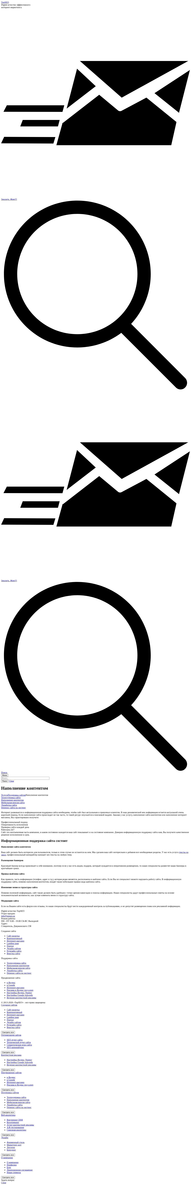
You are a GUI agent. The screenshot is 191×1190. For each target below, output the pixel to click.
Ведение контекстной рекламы (21, 998)
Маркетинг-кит (14, 1145)
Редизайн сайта (14, 951)
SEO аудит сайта (15, 1040)
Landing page (13, 943)
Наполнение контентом (12, 800)
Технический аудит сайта (19, 1042)
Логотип (11, 1147)
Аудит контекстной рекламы (20, 1125)
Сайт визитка (13, 936)
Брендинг (11, 1150)
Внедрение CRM (15, 1120)
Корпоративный (14, 938)
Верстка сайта (13, 953)
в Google (11, 985)
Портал (10, 946)
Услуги (4, 795)
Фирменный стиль (15, 1142)
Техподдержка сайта (11, 797)
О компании (12, 1162)
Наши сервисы (14, 1172)
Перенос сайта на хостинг (13, 807)
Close (11, 781)
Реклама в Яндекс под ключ (20, 990)
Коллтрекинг (13, 1122)
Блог (9, 1167)
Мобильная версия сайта (13, 802)
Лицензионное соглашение (20, 1170)
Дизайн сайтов (14, 948)
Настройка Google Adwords (20, 995)
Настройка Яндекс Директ (19, 993)
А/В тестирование (15, 1127)
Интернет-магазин (15, 941)
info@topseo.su (8, 916)
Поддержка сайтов (17, 795)
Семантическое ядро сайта (19, 1045)
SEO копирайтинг (15, 1047)
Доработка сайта (9, 805)
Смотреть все (8, 1032)
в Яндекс (11, 982)
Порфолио (12, 1165)
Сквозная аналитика (16, 1130)
